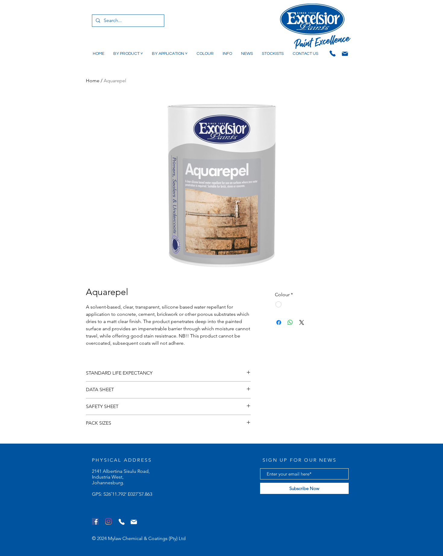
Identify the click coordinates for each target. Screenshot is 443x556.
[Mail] (345, 54)
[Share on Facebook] (278, 322)
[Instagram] (108, 521)
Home (92, 80)
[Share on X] (301, 322)
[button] (128, 53)
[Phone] (332, 53)
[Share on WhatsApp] (290, 322)
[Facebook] (95, 521)
